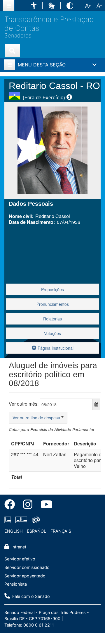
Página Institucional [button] (55, 348)
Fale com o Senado (30, 596)
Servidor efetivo (19, 558)
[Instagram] (27, 505)
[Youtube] (44, 505)
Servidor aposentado (25, 575)
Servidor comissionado (27, 567)
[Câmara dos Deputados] (8, 519)
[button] (33, 5)
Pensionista (15, 583)
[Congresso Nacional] (21, 519)
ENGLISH (13, 531)
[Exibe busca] (12, 51)
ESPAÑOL (36, 531)
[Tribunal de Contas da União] (35, 519)
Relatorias (52, 319)
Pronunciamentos (52, 304)
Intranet (18, 546)
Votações (52, 333)
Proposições (52, 289)
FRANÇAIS (60, 531)
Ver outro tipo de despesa (37, 418)
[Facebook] (11, 505)
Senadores (17, 35)
